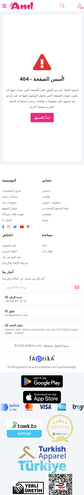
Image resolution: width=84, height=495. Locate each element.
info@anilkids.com (16, 315)
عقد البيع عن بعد (11, 257)
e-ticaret (32, 367)
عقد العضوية (9, 245)
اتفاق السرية (9, 251)
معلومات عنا (9, 202)
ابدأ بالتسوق (42, 117)
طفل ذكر (47, 251)
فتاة (44, 245)
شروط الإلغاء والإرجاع (15, 263)
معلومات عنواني (51, 202)
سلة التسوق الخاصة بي (55, 208)
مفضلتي (46, 214)
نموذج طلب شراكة (13, 214)
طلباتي (46, 197)
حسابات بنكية (10, 197)
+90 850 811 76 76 (15, 301)
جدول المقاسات (11, 191)
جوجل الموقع (9, 208)
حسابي (46, 191)
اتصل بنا (6, 220)
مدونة (45, 220)
